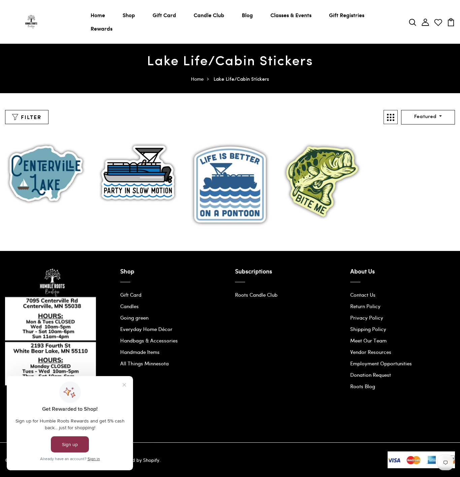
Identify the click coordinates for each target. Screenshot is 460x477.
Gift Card (164, 15)
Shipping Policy (368, 329)
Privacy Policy (366, 317)
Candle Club (209, 15)
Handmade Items (140, 351)
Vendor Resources (370, 351)
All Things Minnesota (144, 363)
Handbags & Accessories (149, 340)
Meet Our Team (368, 340)
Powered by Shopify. (137, 460)
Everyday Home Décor (146, 329)
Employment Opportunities (381, 363)
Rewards (101, 28)
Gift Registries (346, 15)
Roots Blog (362, 386)
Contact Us (362, 294)
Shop (129, 15)
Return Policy (365, 306)
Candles (129, 306)
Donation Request (370, 374)
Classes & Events (290, 15)
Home (98, 15)
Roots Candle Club (256, 294)
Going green (134, 317)
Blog (247, 15)
